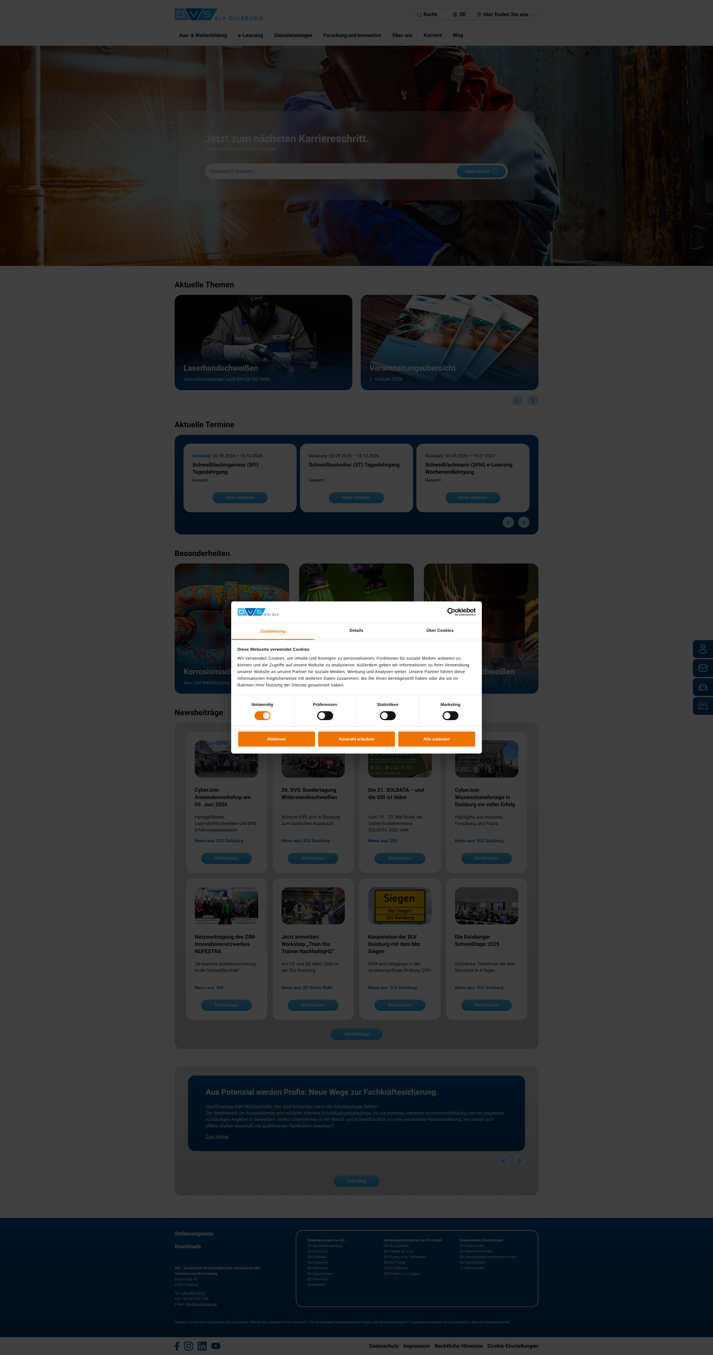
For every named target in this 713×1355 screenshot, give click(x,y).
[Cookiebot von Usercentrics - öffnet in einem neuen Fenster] (451, 612)
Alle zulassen (436, 739)
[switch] (325, 715)
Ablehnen (276, 739)
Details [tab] (356, 630)
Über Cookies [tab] (440, 630)
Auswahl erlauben (356, 739)
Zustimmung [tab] (273, 631)
